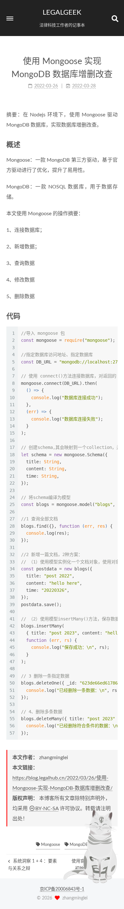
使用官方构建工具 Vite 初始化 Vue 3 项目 (94, 864)
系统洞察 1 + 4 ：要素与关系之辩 (32, 864)
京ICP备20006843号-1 (62, 889)
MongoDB (78, 845)
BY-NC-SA (47, 808)
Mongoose (50, 845)
